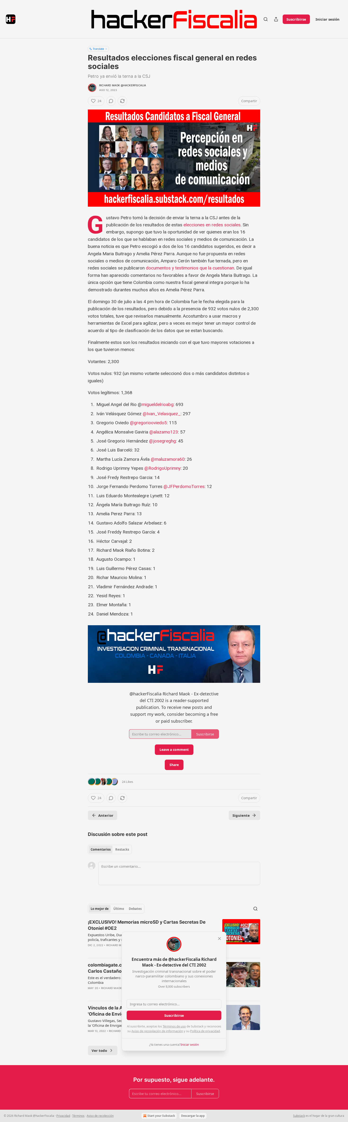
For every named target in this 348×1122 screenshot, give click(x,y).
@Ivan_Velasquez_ (162, 413)
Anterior (105, 815)
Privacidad (63, 1116)
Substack (299, 1116)
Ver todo (99, 1050)
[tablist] (110, 849)
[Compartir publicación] (276, 19)
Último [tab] (118, 909)
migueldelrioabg (158, 404)
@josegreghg (162, 441)
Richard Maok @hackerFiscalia (122, 85)
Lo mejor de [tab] (100, 909)
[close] (219, 938)
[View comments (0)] (111, 101)
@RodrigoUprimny (162, 468)
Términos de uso (174, 1026)
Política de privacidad (205, 1031)
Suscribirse (296, 19)
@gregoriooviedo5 (148, 422)
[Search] (265, 19)
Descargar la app (193, 1116)
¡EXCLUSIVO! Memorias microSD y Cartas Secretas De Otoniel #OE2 (146, 925)
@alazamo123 (163, 432)
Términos (78, 1116)
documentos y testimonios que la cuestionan (190, 268)
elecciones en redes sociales (212, 225)
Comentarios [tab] (101, 849)
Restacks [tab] (122, 849)
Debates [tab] (135, 909)
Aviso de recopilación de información (157, 1031)
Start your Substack (161, 1116)
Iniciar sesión (327, 19)
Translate (98, 48)
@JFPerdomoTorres (184, 486)
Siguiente (241, 815)
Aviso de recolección (100, 1116)
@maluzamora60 (168, 459)
